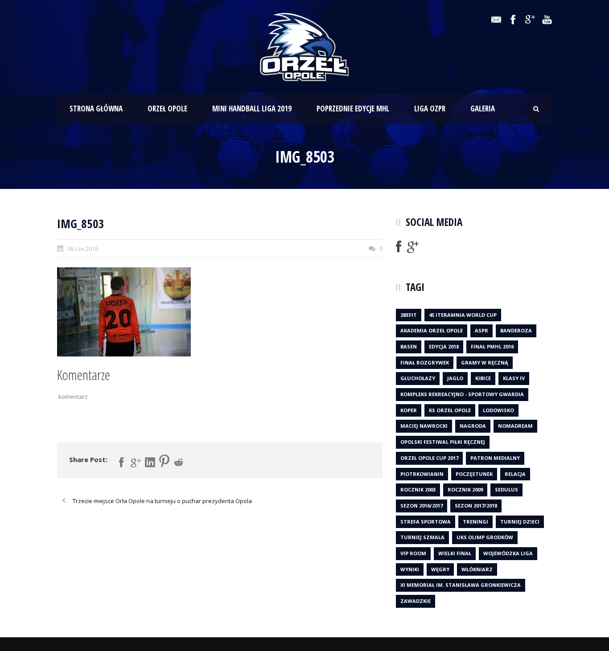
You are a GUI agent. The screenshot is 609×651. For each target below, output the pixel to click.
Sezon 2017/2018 (476, 505)
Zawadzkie (415, 601)
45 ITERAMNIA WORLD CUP (463, 314)
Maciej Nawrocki (424, 425)
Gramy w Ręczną (484, 362)
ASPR (481, 330)
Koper (408, 410)
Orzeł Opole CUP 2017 (429, 457)
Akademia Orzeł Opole (431, 330)
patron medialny (495, 457)
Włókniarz (477, 569)
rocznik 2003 (418, 489)
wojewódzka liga (508, 553)
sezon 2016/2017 (421, 505)
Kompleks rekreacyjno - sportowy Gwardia (462, 394)
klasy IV (514, 378)
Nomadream (515, 425)
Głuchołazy (417, 378)
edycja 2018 (444, 346)
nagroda (473, 425)
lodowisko (498, 410)
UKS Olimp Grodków (485, 537)
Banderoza (516, 330)
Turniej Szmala (422, 537)
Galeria (482, 108)
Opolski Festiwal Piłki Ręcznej (442, 441)
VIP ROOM (413, 553)
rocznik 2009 (465, 489)
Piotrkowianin (422, 474)
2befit (408, 314)
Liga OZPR (429, 108)
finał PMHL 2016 (492, 346)
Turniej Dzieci (519, 521)
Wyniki (409, 569)
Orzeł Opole (167, 108)
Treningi (475, 521)
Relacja (515, 474)
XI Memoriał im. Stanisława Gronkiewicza (460, 584)
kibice (483, 378)
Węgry (440, 569)
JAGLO (455, 378)
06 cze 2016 (82, 249)
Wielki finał (454, 553)
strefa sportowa (425, 521)
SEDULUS (506, 489)
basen (408, 346)
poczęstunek (474, 474)
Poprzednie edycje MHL (353, 108)
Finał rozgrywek (424, 362)
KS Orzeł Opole (450, 410)
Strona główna (96, 108)
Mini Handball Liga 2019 (252, 108)
